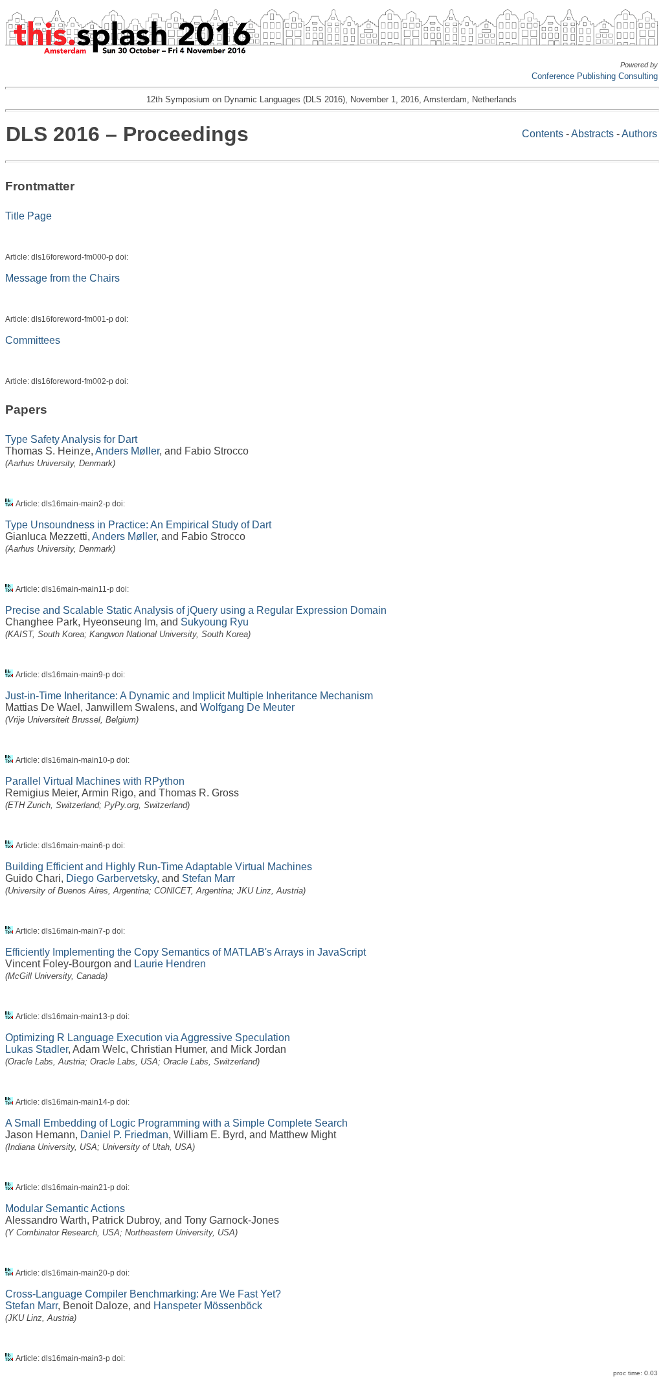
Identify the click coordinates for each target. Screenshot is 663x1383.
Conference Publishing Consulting (595, 76)
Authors (639, 133)
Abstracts (592, 133)
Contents (542, 133)
